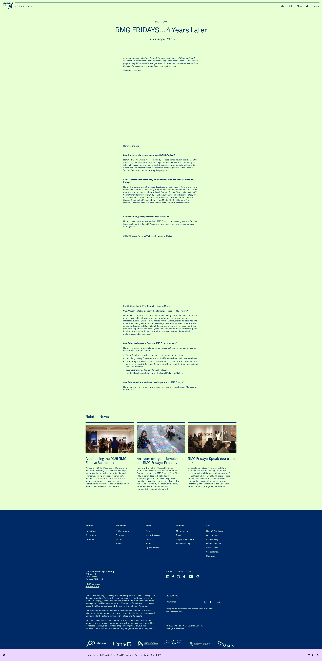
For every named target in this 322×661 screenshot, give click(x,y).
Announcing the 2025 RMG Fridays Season (106, 460)
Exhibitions (91, 531)
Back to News (25, 6)
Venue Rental (212, 552)
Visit (283, 6)
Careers (170, 571)
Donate (179, 535)
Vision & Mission (153, 535)
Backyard (210, 556)
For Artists (121, 535)
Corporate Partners (185, 539)
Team (148, 543)
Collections (91, 535)
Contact (180, 571)
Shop (299, 6)
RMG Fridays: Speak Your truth (211, 458)
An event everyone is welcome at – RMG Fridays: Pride (160, 460)
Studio (119, 539)
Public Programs (123, 531)
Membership (182, 531)
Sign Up (209, 602)
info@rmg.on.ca (93, 584)
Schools (119, 543)
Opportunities (152, 547)
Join (291, 6)
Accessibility (212, 539)
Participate (121, 525)
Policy (190, 571)
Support (180, 525)
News (148, 531)
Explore (89, 525)
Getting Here (212, 535)
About (149, 525)
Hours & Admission (214, 531)
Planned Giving (183, 543)
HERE (157, 655)
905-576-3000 (92, 586)
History (149, 539)
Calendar (90, 539)
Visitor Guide (212, 547)
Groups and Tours (214, 543)
